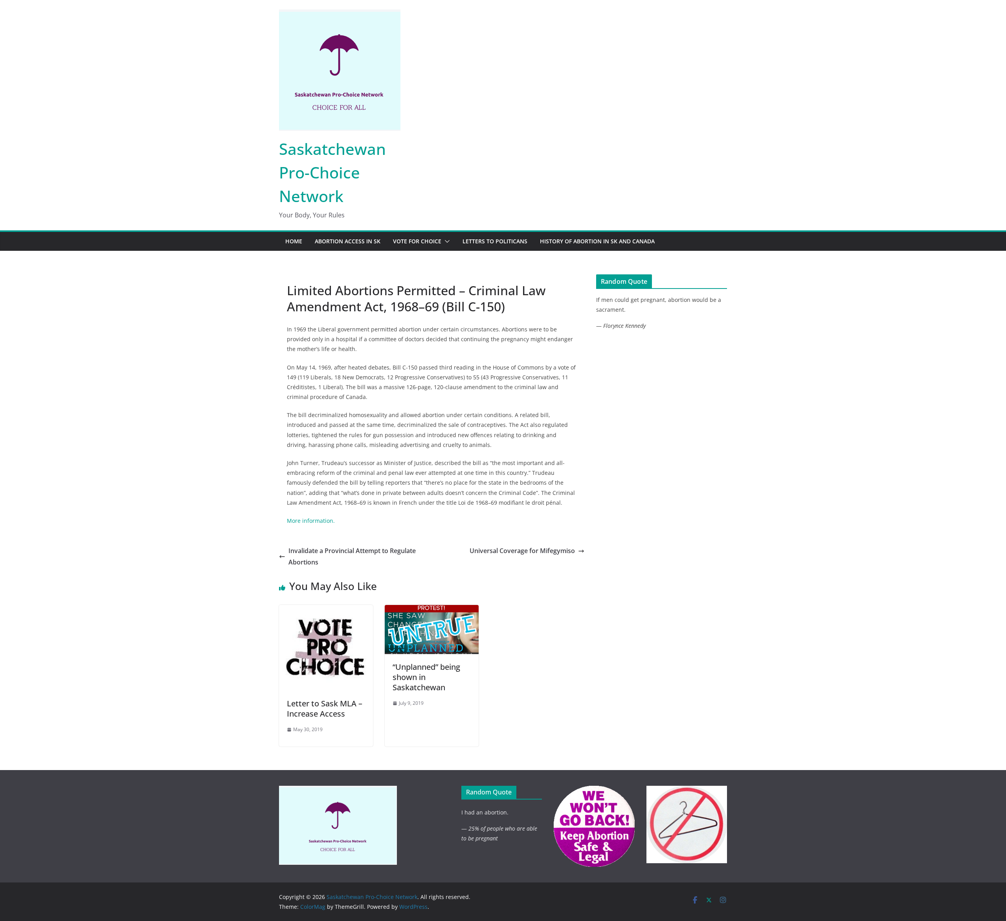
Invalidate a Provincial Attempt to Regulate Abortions (352, 556)
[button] (445, 241)
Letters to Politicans (495, 241)
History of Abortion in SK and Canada (597, 241)
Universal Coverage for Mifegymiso (522, 550)
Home (293, 241)
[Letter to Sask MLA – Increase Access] (326, 610)
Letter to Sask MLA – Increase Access (324, 708)
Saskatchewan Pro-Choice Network (332, 172)
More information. (311, 520)
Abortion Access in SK (347, 241)
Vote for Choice (417, 241)
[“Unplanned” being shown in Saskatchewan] (432, 610)
